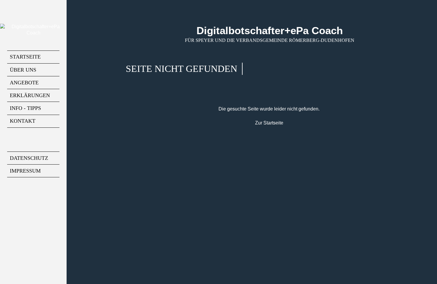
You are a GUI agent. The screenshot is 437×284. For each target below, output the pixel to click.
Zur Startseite (269, 122)
